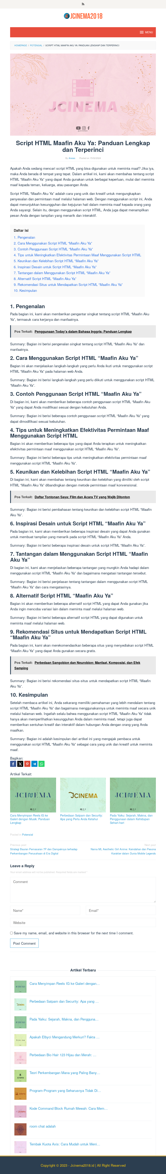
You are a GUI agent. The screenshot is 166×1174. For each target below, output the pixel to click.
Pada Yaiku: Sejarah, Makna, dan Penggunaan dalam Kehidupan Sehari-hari (131, 819)
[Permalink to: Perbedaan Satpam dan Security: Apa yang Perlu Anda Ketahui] (83, 795)
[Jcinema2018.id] (83, 15)
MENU (149, 32)
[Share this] (13, 764)
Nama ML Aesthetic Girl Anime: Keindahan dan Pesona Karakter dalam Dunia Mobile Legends (123, 849)
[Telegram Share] (34, 764)
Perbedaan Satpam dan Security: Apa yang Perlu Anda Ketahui (81, 817)
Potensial (27, 834)
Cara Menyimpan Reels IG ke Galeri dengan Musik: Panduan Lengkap (30, 819)
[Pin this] (27, 764)
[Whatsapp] (41, 764)
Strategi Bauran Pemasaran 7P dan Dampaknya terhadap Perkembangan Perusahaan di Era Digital (43, 849)
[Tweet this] (20, 764)
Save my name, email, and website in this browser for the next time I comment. (74, 932)
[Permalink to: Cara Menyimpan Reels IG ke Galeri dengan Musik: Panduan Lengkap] (33, 795)
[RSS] (83, 4)
